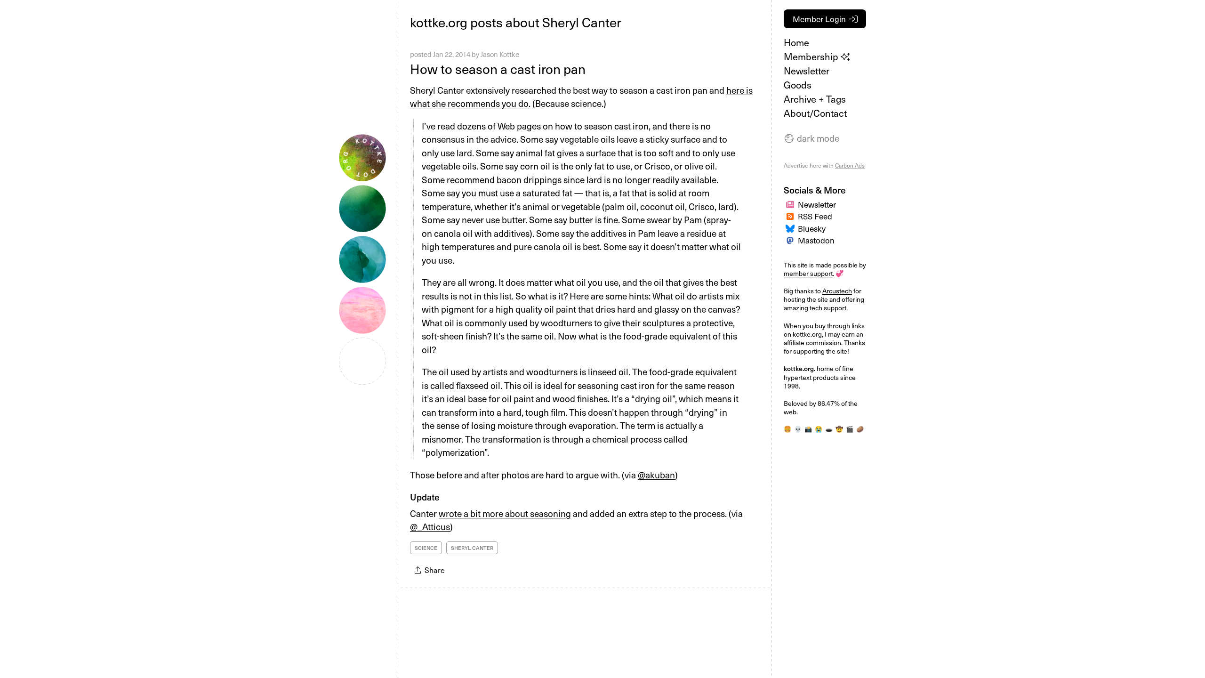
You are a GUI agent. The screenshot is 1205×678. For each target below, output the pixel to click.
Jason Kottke (500, 54)
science (426, 548)
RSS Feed (815, 216)
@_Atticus (430, 526)
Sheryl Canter (472, 548)
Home (796, 42)
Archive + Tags (815, 99)
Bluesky (812, 228)
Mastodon (816, 240)
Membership (812, 56)
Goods (797, 85)
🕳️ (829, 428)
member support (808, 273)
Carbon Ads (850, 165)
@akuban (656, 474)
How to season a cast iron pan (498, 68)
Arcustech (837, 291)
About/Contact (815, 113)
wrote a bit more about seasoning (505, 513)
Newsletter (806, 71)
